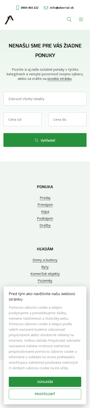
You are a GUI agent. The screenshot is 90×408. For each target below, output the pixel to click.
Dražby (45, 225)
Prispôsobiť (45, 394)
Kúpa (45, 211)
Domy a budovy (45, 259)
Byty (45, 266)
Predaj (45, 197)
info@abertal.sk (62, 8)
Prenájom (45, 204)
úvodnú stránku (59, 78)
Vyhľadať (48, 140)
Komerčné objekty (45, 273)
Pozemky (45, 280)
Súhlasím (45, 382)
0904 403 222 (29, 8)
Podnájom (45, 218)
